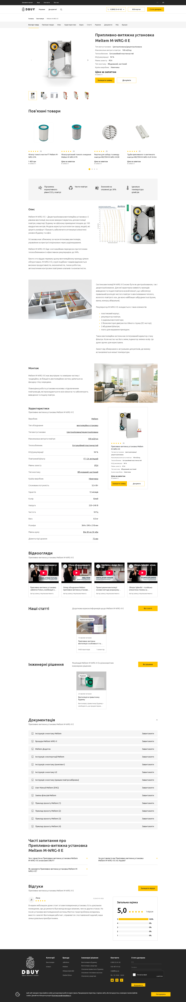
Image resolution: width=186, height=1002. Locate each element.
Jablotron (66, 962)
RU (157, 2)
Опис (59, 25)
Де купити (126, 80)
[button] (88, 60)
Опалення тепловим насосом (91, 973)
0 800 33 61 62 (116, 962)
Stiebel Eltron (67, 975)
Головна (31, 18)
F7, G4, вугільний (91, 459)
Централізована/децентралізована (82, 432)
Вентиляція (40, 18)
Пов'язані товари (48, 25)
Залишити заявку (105, 80)
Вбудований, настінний (88, 472)
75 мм (95, 539)
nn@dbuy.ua (115, 971)
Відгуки (124, 25)
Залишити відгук (148, 888)
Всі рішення (148, 664)
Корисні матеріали (86, 619)
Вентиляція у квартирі (89, 966)
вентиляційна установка (87, 425)
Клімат (48, 967)
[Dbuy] (28, 9)
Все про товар (33, 25)
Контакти (47, 2)
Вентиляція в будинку (89, 962)
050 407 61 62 (115, 967)
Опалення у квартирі (88, 976)
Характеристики (70, 25)
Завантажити (148, 733)
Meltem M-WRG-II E (52, 18)
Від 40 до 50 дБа (90, 532)
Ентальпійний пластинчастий (85, 445)
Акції (38, 2)
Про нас (56, 2)
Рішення (42, 9)
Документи (108, 25)
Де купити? (52, 9)
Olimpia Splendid (68, 971)
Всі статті (148, 608)
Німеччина (93, 479)
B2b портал (136, 9)
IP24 (96, 465)
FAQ (117, 25)
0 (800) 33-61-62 (116, 9)
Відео (81, 25)
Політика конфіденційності (61, 995)
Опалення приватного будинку (92, 969)
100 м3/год (93, 439)
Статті (89, 25)
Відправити (138, 985)
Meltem (94, 419)
